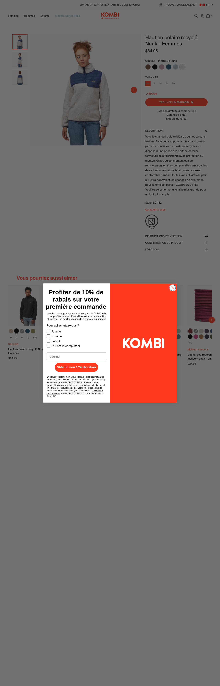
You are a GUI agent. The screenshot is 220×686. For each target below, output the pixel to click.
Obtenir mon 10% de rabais (76, 367)
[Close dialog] (173, 288)
